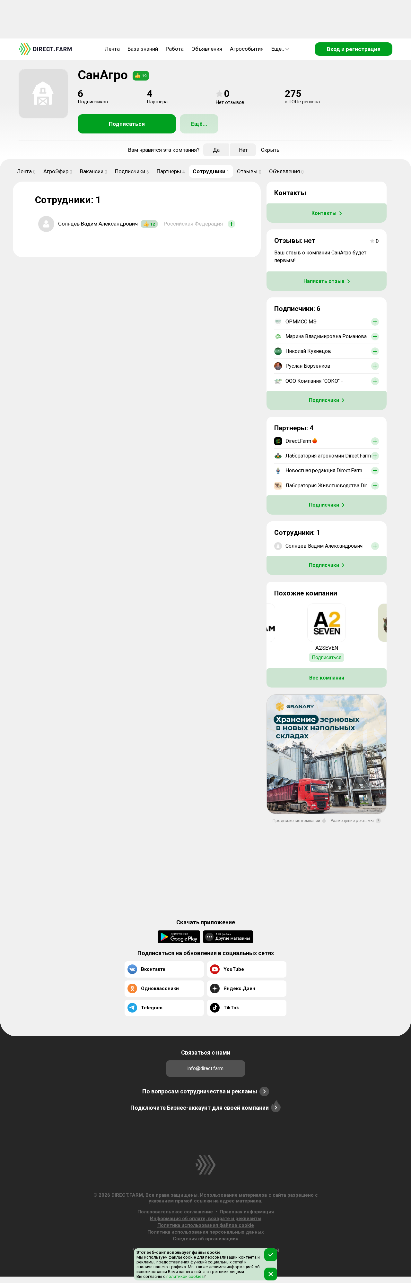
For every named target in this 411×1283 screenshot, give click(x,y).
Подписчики (132, 171)
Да (216, 150)
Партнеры (171, 171)
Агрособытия (247, 49)
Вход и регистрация (353, 49)
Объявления (206, 49)
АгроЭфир (57, 171)
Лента (112, 49)
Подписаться (127, 124)
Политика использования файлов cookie (205, 1225)
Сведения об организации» (205, 1239)
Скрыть (270, 150)
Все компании (326, 678)
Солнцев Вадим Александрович (98, 223)
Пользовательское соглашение (175, 1212)
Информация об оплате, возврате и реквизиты (205, 1218)
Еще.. (277, 49)
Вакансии (93, 171)
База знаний (142, 49)
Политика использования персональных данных (205, 1232)
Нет (243, 150)
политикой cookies (184, 1276)
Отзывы (249, 171)
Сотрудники (211, 171)
